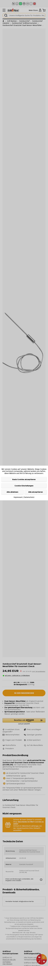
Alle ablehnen (12, 492)
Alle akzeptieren (35, 492)
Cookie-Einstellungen (24, 485)
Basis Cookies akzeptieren (24, 479)
